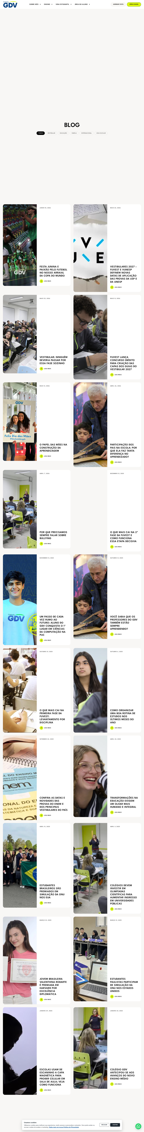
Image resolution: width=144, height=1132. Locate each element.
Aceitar (115, 1124)
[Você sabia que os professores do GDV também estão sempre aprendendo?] (90, 596)
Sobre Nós (33, 4)
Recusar (104, 1124)
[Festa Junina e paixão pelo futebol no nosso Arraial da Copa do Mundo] (20, 245)
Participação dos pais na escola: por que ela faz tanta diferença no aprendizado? (123, 451)
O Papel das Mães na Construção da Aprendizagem (53, 448)
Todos (40, 133)
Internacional (86, 133)
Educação (63, 133)
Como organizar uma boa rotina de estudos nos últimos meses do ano (122, 716)
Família (74, 133)
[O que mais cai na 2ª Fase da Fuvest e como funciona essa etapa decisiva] (90, 510)
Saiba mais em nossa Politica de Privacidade (64, 1127)
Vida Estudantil (62, 4)
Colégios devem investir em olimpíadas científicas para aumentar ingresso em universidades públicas (123, 894)
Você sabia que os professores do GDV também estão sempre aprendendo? (124, 623)
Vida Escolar (101, 133)
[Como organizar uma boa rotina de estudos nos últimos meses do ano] (90, 690)
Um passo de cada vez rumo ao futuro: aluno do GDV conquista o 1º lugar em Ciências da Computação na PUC (53, 626)
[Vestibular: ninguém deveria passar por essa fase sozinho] (20, 334)
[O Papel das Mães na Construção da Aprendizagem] (20, 421)
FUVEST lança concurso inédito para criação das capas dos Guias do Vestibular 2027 (123, 363)
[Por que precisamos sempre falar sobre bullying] (20, 509)
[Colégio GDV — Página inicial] (10, 4)
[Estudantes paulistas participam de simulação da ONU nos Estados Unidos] (90, 959)
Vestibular (51, 133)
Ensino (47, 4)
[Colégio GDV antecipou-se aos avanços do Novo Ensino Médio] (90, 1048)
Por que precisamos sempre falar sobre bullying (53, 535)
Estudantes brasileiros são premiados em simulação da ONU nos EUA (52, 891)
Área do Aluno (81, 4)
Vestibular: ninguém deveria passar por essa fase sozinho (54, 360)
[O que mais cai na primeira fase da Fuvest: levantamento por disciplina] (20, 690)
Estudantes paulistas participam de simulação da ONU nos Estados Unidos (124, 985)
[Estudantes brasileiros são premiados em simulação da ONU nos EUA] (20, 865)
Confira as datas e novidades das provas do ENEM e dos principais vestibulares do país (54, 804)
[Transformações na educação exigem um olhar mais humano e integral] (90, 776)
